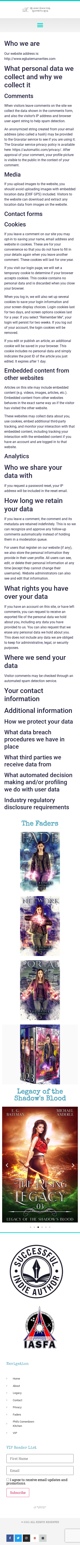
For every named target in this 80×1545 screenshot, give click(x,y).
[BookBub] (34, 1538)
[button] (40, 25)
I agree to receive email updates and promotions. (37, 1481)
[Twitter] (18, 1538)
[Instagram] (26, 1538)
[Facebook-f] (10, 1538)
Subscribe (18, 1492)
